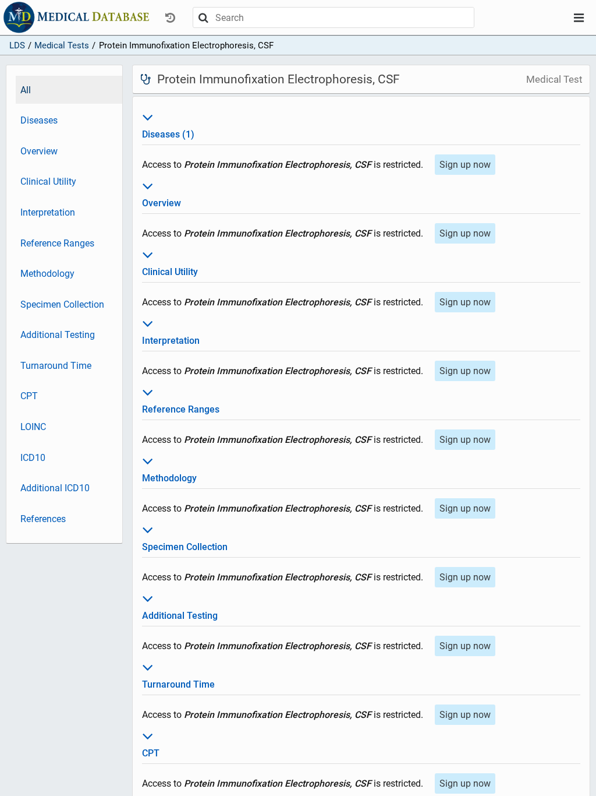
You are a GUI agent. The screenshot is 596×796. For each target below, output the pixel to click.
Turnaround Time (55, 365)
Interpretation (47, 212)
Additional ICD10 (55, 488)
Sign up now (465, 164)
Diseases (39, 120)
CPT (29, 395)
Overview (39, 151)
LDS (17, 45)
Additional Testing (57, 334)
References (43, 518)
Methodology (47, 273)
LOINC (33, 426)
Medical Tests (61, 45)
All (25, 90)
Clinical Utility (48, 181)
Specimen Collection (62, 304)
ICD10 (32, 457)
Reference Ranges (57, 243)
